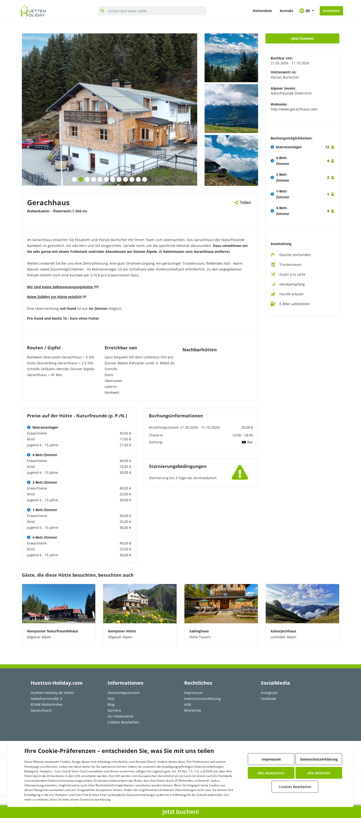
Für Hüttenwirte (121, 716)
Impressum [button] (271, 759)
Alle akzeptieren (271, 773)
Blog (111, 704)
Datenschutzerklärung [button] (319, 759)
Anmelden (331, 10)
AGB (187, 704)
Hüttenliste (262, 10)
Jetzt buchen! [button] (302, 38)
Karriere (114, 710)
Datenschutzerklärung (202, 698)
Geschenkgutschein (124, 692)
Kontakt (286, 10)
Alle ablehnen (318, 773)
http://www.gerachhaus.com (294, 109)
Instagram (269, 692)
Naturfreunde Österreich (291, 93)
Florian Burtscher (285, 77)
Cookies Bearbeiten (123, 722)
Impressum (193, 692)
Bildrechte (192, 710)
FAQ (111, 698)
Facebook (268, 698)
